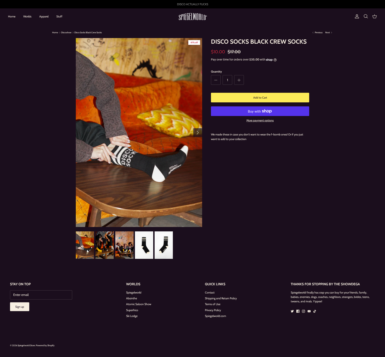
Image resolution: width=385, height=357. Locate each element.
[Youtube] (309, 311)
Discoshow (66, 32)
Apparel (44, 16)
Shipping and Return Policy (221, 298)
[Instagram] (303, 311)
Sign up (19, 307)
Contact (210, 292)
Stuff (59, 16)
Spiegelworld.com (215, 316)
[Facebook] (297, 311)
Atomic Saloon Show (138, 304)
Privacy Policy (213, 310)
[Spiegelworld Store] (192, 16)
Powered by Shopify (45, 345)
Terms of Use (212, 304)
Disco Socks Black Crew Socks (88, 32)
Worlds (27, 16)
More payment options (260, 120)
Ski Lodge (132, 316)
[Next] (197, 132)
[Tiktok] (314, 311)
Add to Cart (260, 97)
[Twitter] (292, 311)
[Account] (356, 16)
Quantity (216, 71)
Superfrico (132, 310)
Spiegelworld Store (26, 345)
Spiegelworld (133, 292)
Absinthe (131, 298)
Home (11, 16)
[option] (139, 132)
